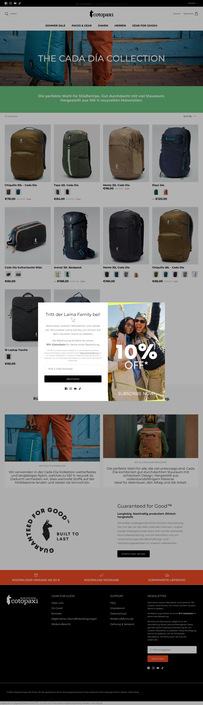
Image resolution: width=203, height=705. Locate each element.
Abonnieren (73, 378)
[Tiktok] (80, 388)
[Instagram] (70, 388)
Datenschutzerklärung (89, 353)
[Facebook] (66, 388)
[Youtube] (75, 388)
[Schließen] (160, 306)
